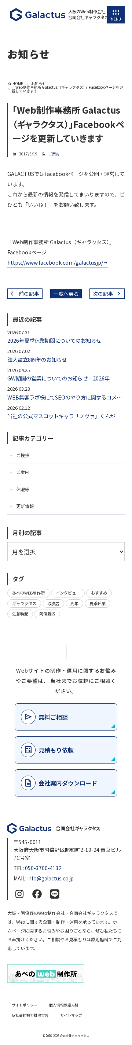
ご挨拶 (22, 455)
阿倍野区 (47, 614)
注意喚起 (20, 614)
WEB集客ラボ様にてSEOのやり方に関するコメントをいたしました (66, 397)
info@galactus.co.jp (50, 878)
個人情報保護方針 (63, 1005)
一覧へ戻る (66, 293)
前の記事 (29, 293)
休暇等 (22, 489)
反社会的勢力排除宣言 (30, 1015)
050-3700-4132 (43, 868)
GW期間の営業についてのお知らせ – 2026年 (58, 378)
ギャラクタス (24, 603)
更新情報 (25, 506)
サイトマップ (71, 1015)
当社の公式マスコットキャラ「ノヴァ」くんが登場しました (66, 416)
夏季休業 (97, 603)
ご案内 (53, 154)
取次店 (53, 603)
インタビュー (68, 593)
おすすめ (99, 593)
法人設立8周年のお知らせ (37, 359)
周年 (74, 603)
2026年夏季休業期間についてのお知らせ (54, 340)
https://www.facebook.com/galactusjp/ (55, 262)
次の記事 (103, 293)
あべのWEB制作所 (28, 593)
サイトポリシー (24, 1005)
